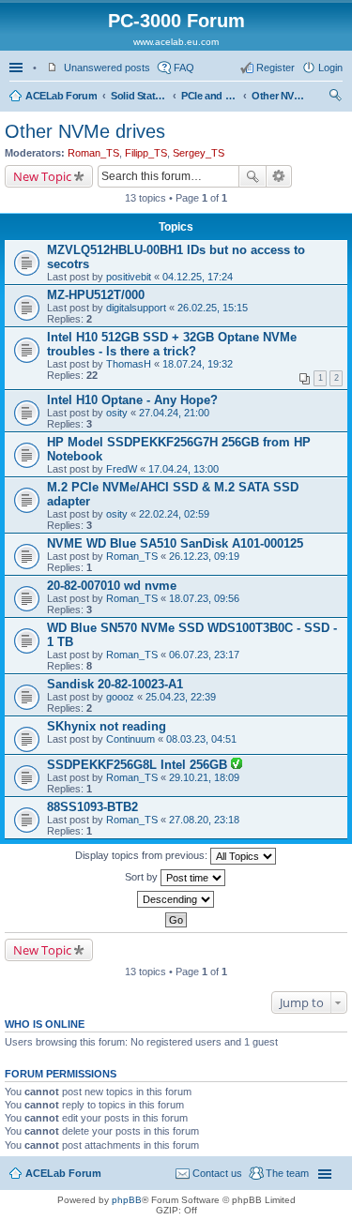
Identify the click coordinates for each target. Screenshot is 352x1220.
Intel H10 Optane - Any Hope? (132, 400)
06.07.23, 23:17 (204, 654)
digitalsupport (136, 307)
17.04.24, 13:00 (183, 468)
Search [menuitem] (335, 97)
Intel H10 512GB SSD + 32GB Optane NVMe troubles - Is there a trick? (172, 344)
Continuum (130, 739)
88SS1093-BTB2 (92, 807)
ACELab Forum (61, 95)
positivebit (128, 276)
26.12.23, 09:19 (204, 556)
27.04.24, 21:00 (174, 412)
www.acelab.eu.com (176, 42)
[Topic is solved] (236, 765)
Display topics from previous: (142, 855)
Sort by (143, 876)
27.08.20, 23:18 (204, 819)
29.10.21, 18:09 (204, 777)
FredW (121, 468)
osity (117, 412)
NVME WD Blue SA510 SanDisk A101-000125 (175, 543)
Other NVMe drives (280, 95)
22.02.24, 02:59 (174, 514)
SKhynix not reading (106, 726)
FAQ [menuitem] (184, 67)
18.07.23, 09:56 (204, 598)
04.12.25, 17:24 (197, 276)
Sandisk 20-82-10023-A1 (115, 684)
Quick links (17, 67)
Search (252, 176)
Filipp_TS (146, 152)
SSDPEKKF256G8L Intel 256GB (139, 765)
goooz (120, 696)
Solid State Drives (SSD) (139, 95)
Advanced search (279, 176)
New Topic (42, 176)
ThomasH (128, 363)
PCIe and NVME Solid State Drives (209, 95)
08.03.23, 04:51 (201, 739)
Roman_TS (93, 152)
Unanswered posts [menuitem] (107, 67)
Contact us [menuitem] (217, 1173)
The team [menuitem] (287, 1173)
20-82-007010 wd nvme (111, 586)
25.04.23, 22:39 (180, 696)
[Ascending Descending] (176, 899)
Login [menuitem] (330, 67)
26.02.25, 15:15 (212, 307)
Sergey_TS (198, 152)
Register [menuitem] (275, 67)
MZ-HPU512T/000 (96, 295)
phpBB (127, 1200)
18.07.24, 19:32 (197, 363)
